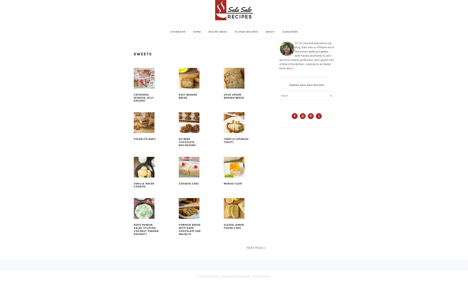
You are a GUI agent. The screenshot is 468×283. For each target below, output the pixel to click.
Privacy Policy (261, 277)
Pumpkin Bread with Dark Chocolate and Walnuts (190, 229)
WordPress (243, 277)
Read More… (286, 68)
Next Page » (256, 247)
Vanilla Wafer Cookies (144, 185)
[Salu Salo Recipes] (234, 21)
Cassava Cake (189, 183)
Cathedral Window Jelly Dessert (144, 97)
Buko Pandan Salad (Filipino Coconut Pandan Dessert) (146, 229)
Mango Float (233, 183)
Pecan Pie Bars (145, 139)
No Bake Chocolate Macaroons (187, 142)
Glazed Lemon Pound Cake (234, 226)
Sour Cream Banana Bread (234, 96)
